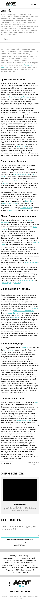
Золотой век (12, 210)
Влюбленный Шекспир (10, 203)
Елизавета (5, 183)
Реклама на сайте (13, 596)
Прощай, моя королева (27, 280)
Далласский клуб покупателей (23, 311)
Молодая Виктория (13, 313)
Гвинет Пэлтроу (30, 201)
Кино (11, 591)
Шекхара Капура (26, 208)
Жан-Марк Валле (32, 308)
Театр (22, 591)
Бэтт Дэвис (17, 174)
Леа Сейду (17, 283)
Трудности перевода (31, 262)
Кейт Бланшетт (18, 181)
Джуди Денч (26, 174)
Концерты (16, 591)
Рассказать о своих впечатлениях (20, 539)
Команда (4, 596)
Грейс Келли (25, 97)
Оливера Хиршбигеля (24, 420)
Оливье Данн (21, 146)
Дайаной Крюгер (6, 283)
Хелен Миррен (8, 350)
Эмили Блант (15, 317)
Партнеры (23, 596)
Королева (24, 348)
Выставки (27, 591)
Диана (36, 402)
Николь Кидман (14, 97)
